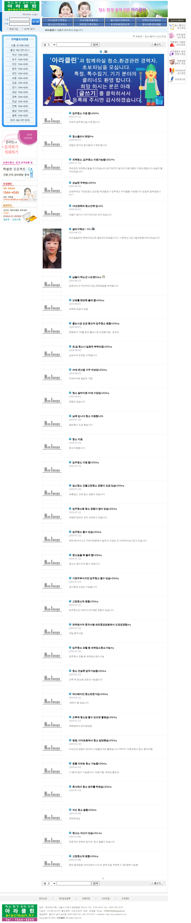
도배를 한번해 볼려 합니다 (86, 300)
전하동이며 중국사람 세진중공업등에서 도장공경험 (99, 624)
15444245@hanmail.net (114, 911)
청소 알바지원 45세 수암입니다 (89, 393)
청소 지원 (77, 439)
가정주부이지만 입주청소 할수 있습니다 (93, 578)
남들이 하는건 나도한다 (85, 277)
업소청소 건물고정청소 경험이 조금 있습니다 (96, 485)
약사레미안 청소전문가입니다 (88, 694)
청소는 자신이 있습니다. (85, 833)
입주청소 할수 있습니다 (85, 532)
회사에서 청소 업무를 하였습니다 (90, 786)
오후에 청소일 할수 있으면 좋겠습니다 (92, 717)
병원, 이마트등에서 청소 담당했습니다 (92, 740)
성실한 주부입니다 (82, 182)
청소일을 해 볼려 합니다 (85, 555)
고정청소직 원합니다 (83, 601)
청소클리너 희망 (81, 136)
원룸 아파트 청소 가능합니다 (87, 763)
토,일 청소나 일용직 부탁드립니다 (90, 346)
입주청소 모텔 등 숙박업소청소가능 (91, 647)
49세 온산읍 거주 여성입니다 (87, 369)
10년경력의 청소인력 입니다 (87, 206)
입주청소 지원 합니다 (83, 113)
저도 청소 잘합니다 (82, 809)
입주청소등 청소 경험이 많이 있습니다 (92, 508)
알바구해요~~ (79, 229)
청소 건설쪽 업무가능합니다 (87, 671)
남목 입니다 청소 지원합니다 (87, 416)
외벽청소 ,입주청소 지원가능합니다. (91, 159)
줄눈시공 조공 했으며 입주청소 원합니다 (94, 323)
